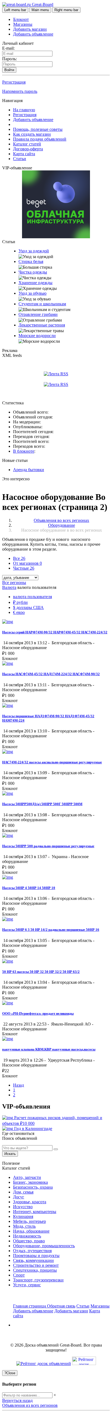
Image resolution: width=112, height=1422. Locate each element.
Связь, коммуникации (33, 1260)
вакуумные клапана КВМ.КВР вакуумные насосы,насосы (48, 1049)
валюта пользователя (32, 596)
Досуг (18, 1197)
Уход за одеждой (33, 251)
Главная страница (30, 1306)
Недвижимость (27, 1236)
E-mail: (8, 48)
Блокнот (21, 19)
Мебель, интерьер (29, 1221)
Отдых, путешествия (32, 1250)
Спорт (19, 1275)
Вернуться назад (17, 1400)
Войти (9, 70)
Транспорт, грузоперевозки (38, 1280)
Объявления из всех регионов (30, 1405)
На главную (24, 109)
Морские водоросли (37, 335)
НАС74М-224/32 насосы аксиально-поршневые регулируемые (52, 762)
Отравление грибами (38, 314)
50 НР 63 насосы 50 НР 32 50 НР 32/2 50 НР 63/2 (41, 972)
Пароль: (9, 58)
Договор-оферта (28, 149)
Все (19, 558)
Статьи (19, 158)
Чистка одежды (32, 272)
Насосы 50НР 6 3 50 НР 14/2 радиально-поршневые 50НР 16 (50, 930)
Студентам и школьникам (42, 303)
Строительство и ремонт (36, 1265)
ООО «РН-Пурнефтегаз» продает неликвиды (38, 1013)
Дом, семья (23, 1192)
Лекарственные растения (41, 325)
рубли (20, 602)
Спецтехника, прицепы (35, 1270)
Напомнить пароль (19, 91)
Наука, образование (31, 1231)
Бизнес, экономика (30, 1182)
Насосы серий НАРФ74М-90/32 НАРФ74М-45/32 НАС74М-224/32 (54, 632)
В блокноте (23, 451)
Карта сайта (24, 153)
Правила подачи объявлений (39, 139)
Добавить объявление (33, 34)
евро (19, 612)
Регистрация (14, 82)
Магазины (22, 24)
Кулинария (23, 1216)
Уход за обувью (32, 293)
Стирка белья (30, 261)
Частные (23, 568)
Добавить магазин (30, 29)
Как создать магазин (32, 134)
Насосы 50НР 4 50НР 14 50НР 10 (28, 888)
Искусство (23, 1206)
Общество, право (29, 1241)
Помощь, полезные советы (38, 129)
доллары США (28, 607)
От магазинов (27, 563)
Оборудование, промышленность (44, 1245)
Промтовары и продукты (36, 1255)
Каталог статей (27, 144)
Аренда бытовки (28, 469)
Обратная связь (61, 1306)
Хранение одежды (35, 282)
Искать (10, 1154)
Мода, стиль (24, 1226)
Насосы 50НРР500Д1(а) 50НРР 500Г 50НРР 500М (42, 804)
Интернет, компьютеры (34, 1211)
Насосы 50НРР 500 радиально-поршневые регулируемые (48, 846)
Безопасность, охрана (33, 1187)
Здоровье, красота (29, 1201)
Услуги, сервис (27, 1285)
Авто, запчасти (27, 1177)
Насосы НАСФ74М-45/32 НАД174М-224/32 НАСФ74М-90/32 (51, 674)
